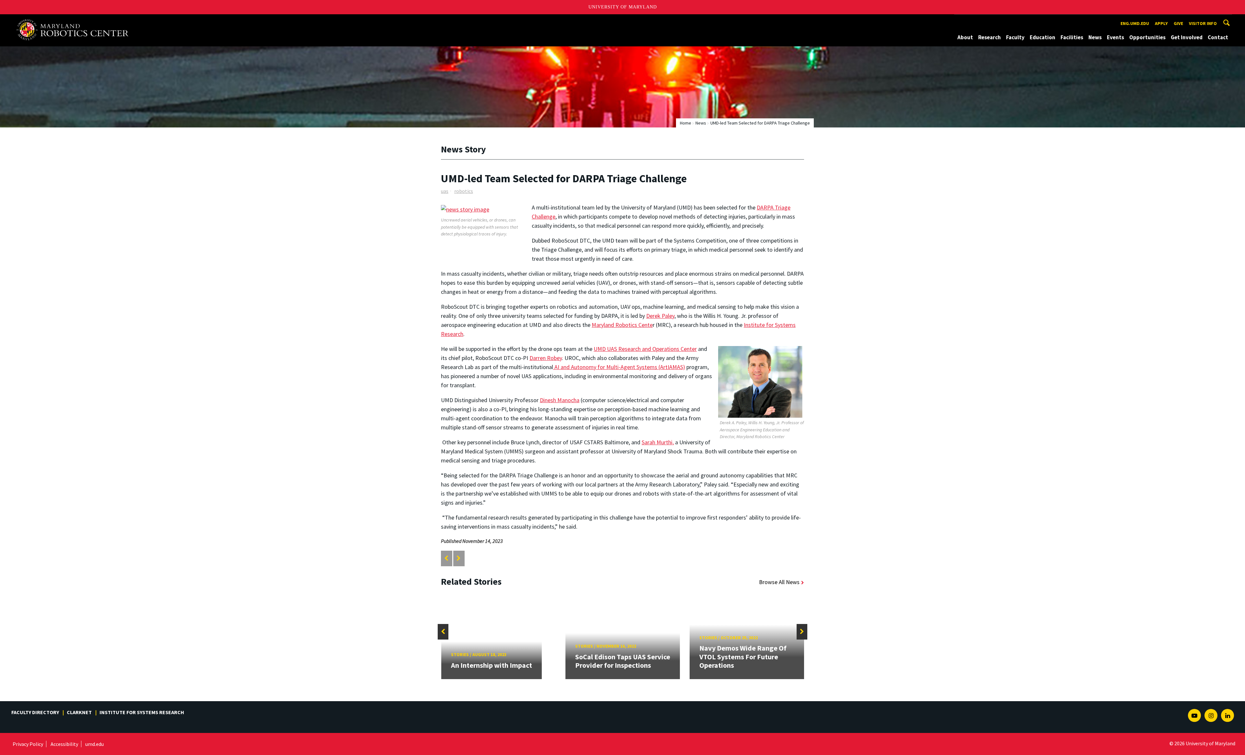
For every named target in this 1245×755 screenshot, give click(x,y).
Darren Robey (545, 358)
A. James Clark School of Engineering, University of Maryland (75, 20)
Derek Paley (660, 315)
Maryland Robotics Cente (622, 325)
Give (1178, 23)
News (1095, 37)
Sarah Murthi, (658, 442)
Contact (1218, 37)
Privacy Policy (28, 744)
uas (444, 191)
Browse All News (779, 582)
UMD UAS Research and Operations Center (645, 349)
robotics (463, 191)
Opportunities (1147, 37)
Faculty (1015, 37)
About (965, 37)
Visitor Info (1203, 23)
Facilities (1072, 37)
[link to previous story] (446, 558)
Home (685, 123)
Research (989, 37)
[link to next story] (458, 558)
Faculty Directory (35, 712)
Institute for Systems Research (142, 712)
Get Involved (1187, 37)
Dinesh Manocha (559, 400)
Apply (1161, 23)
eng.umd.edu (1134, 23)
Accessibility (64, 744)
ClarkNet (79, 712)
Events (1115, 37)
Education (1042, 37)
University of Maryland (622, 7)
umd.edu (94, 744)
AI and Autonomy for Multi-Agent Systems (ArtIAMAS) (619, 367)
